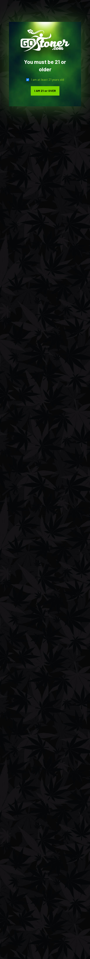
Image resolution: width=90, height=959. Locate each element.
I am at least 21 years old (47, 79)
